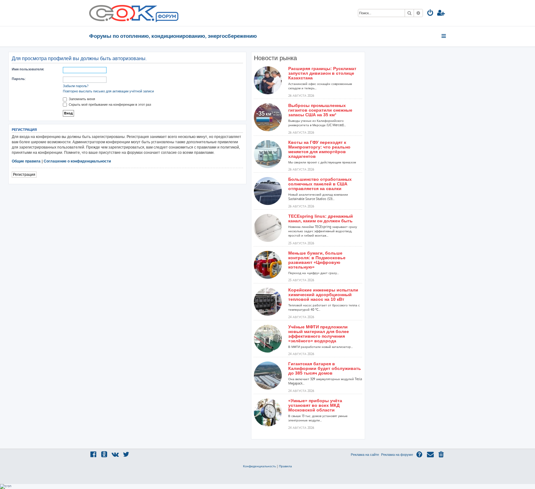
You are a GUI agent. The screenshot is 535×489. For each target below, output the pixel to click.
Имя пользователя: (28, 69)
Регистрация (24, 174)
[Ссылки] (444, 36)
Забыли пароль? (76, 86)
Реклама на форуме (397, 454)
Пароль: (18, 79)
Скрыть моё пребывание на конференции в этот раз (109, 104)
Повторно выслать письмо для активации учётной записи (108, 91)
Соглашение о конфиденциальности (77, 161)
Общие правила (26, 161)
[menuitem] (430, 13)
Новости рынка (275, 58)
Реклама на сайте (365, 454)
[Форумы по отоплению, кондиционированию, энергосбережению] (166, 17)
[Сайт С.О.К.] (133, 13)
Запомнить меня (81, 99)
